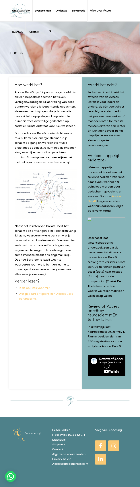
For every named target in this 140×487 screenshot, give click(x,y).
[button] (10, 476)
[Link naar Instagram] (15, 53)
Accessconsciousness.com (70, 464)
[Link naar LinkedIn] (21, 53)
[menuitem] (20, 10)
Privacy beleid (61, 459)
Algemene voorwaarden (68, 454)
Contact (58, 449)
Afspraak (58, 444)
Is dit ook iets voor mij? (34, 288)
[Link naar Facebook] (10, 53)
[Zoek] (50, 32)
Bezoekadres (61, 430)
